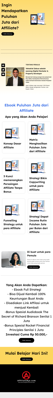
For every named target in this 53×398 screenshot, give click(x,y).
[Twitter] (3, 70)
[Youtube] (3, 74)
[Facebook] (3, 65)
